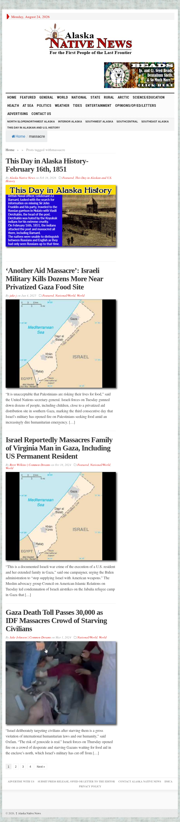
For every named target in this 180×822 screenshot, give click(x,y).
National (79, 97)
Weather (62, 105)
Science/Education (149, 97)
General (46, 97)
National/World (65, 295)
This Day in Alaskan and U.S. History (33, 127)
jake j (13, 295)
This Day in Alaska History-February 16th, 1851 (47, 165)
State (95, 97)
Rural (109, 97)
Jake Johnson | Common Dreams (30, 637)
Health (13, 105)
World (62, 97)
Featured (28, 97)
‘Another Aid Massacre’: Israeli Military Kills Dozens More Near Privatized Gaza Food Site (54, 278)
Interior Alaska (70, 121)
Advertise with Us (21, 781)
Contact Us (41, 114)
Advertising (17, 114)
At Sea (27, 105)
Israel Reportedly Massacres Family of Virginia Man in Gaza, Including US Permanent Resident (59, 447)
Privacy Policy (90, 786)
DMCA (168, 781)
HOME (11, 97)
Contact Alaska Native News (139, 781)
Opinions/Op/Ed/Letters (135, 105)
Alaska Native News (28, 813)
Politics (44, 105)
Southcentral (127, 121)
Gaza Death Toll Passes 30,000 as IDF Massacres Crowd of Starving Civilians (56, 620)
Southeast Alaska (155, 121)
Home (20, 136)
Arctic (123, 97)
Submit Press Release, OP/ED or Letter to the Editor (76, 781)
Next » (41, 766)
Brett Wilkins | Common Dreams (30, 465)
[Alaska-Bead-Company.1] (139, 74)
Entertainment (99, 105)
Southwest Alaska (99, 121)
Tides (77, 105)
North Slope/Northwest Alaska (31, 121)
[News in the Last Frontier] (90, 39)
